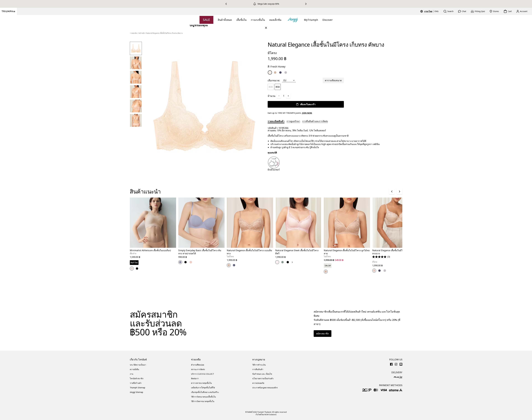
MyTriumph (311, 19)
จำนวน (271, 96)
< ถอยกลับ (133, 33)
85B (278, 86)
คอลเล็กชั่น (275, 19)
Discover (327, 19)
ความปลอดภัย (258, 383)
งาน (131, 374)
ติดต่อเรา (195, 378)
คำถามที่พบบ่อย (197, 364)
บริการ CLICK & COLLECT (202, 374)
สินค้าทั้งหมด (225, 19)
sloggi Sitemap (136, 392)
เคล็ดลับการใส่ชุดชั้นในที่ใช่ (203, 387)
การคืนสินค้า (257, 369)
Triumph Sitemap (137, 387)
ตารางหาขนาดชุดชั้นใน (201, 383)
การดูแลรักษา (293, 121)
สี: (276, 66)
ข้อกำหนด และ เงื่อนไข (262, 374)
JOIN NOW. (307, 113)
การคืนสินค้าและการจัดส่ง (315, 121)
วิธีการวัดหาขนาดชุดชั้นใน (202, 401)
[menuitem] (428, 11)
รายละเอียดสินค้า (276, 121)
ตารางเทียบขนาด (333, 80)
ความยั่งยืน (134, 369)
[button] (381, 257)
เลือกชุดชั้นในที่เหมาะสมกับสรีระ (205, 392)
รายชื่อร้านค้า (136, 383)
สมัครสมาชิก (322, 333)
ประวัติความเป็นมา (138, 364)
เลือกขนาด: (274, 80)
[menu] (431, 11)
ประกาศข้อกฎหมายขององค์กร (265, 387)
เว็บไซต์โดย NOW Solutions (266, 414)
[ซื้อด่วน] (172, 248)
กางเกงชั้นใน (258, 19)
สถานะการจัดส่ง (198, 369)
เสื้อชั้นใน (241, 19)
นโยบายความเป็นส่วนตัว (262, 378)
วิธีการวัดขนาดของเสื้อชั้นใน (203, 396)
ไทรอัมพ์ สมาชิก (136, 378)
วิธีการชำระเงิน (259, 364)
